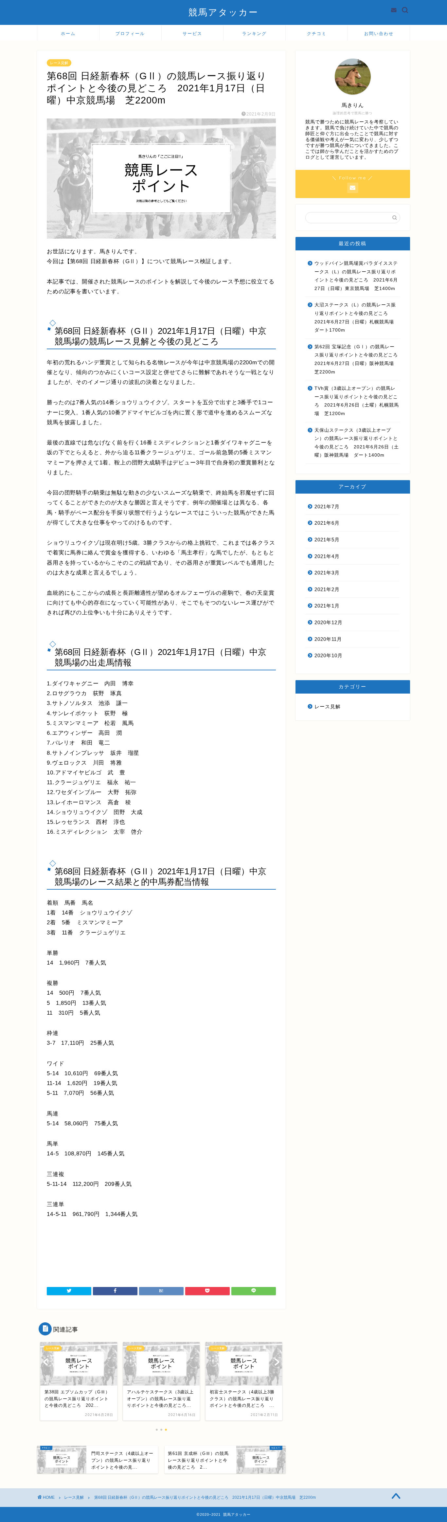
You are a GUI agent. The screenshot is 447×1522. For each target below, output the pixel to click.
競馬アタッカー (223, 12)
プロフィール (130, 33)
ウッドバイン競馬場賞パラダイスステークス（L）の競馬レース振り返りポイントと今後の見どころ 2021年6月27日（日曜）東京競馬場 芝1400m (356, 276)
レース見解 (59, 63)
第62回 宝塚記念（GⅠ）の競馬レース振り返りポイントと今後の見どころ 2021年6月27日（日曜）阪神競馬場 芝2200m (356, 359)
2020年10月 (328, 655)
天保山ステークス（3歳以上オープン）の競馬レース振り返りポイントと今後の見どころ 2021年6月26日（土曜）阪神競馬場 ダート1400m (356, 443)
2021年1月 (327, 605)
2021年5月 (327, 539)
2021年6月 (327, 523)
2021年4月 (327, 556)
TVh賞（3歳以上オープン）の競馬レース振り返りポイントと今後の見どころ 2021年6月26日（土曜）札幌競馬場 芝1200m (356, 401)
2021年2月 (327, 589)
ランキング (254, 33)
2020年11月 (328, 639)
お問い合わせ (379, 33)
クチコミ (317, 33)
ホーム (68, 33)
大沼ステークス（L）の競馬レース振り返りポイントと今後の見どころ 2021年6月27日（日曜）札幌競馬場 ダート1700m (356, 317)
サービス (192, 33)
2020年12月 (328, 622)
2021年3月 (327, 572)
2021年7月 (327, 506)
